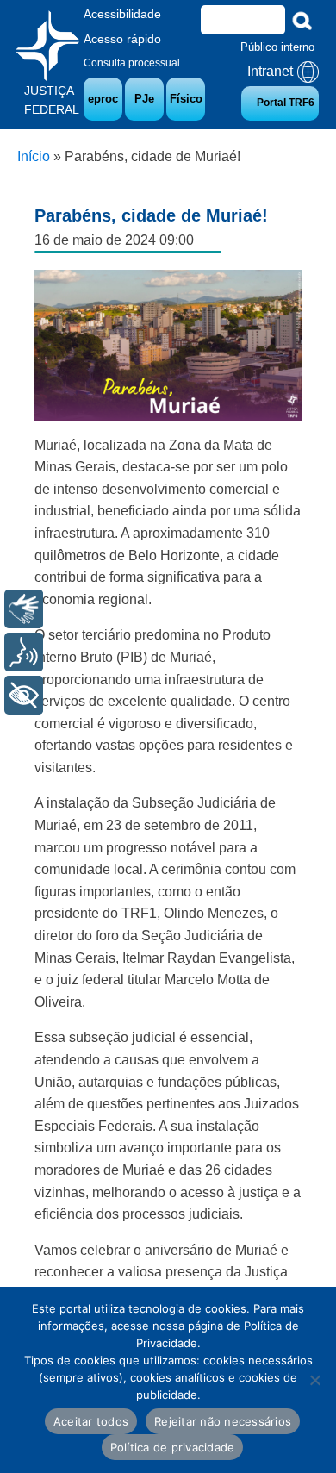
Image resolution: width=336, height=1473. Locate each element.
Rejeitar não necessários (222, 1421)
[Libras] (23, 609)
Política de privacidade (172, 1447)
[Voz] (23, 652)
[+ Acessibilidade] (23, 695)
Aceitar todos (90, 1421)
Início (33, 156)
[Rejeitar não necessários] (314, 1380)
